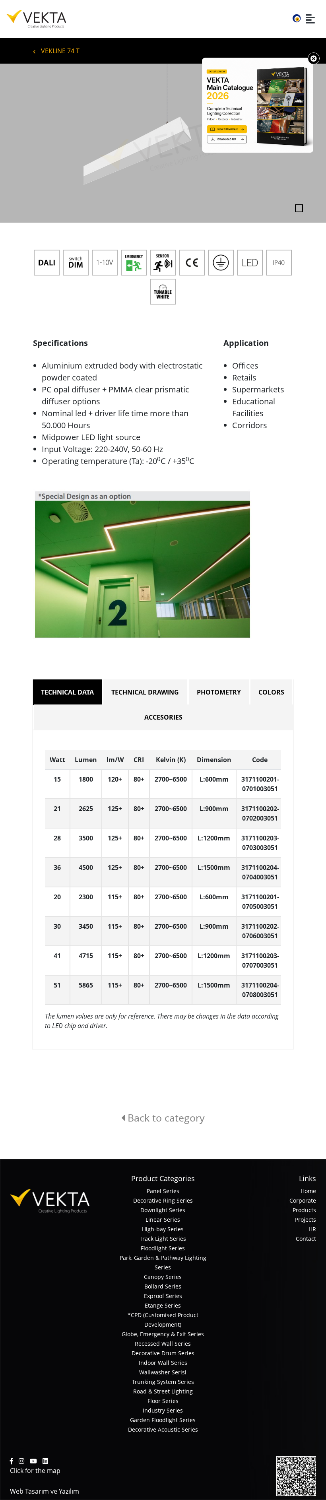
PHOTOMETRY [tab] (219, 692)
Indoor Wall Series (163, 1362)
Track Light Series (163, 1238)
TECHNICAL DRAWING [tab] (145, 692)
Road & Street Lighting (163, 1391)
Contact (306, 1238)
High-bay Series (163, 1229)
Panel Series (163, 1191)
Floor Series (163, 1401)
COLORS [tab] (271, 692)
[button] (24, 143)
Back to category (165, 1117)
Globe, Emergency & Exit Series (163, 1334)
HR (312, 1229)
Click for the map (35, 1470)
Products (304, 1210)
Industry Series (163, 1410)
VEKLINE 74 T (59, 51)
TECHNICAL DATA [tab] (67, 692)
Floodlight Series (163, 1248)
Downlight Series (162, 1210)
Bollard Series (162, 1286)
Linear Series (163, 1219)
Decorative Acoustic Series (163, 1429)
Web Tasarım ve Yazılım (44, 1491)
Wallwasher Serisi (162, 1372)
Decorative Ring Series (163, 1200)
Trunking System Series (163, 1382)
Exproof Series (163, 1296)
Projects (305, 1219)
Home (308, 1191)
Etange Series (163, 1305)
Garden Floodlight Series (163, 1420)
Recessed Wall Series (163, 1343)
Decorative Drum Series (163, 1353)
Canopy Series (163, 1277)
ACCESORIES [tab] (163, 717)
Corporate (302, 1200)
